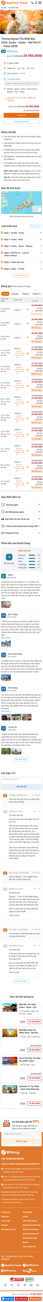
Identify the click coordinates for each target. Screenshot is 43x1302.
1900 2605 (23, 1299)
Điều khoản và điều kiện (32, 1225)
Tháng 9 (25, 294)
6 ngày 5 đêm (13, 63)
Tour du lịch (5, 1221)
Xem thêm (20, 759)
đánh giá (12, 51)
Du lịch (3, 8)
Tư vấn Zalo (9, 1299)
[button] (2, 22)
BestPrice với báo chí (31, 1234)
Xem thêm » (6, 638)
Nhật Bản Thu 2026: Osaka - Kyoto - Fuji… (28, 1005)
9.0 (3, 51)
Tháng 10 (36, 294)
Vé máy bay (5, 1212)
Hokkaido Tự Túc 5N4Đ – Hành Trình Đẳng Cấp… (29, 1087)
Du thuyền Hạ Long (8, 1229)
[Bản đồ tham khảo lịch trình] (21, 202)
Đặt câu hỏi (21, 786)
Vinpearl (4, 1225)
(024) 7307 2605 (29, 1180)
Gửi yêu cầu (21, 115)
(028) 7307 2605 (17, 1172)
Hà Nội (23, 73)
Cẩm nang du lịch (29, 1247)
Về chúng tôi (27, 1212)
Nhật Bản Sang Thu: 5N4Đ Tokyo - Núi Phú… (29, 1031)
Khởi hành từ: (13, 73)
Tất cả (5, 294)
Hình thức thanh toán (31, 1229)
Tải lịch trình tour (22, 275)
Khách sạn (5, 1216)
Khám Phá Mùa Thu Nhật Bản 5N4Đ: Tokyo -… (30, 1059)
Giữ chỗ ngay (37, 328)
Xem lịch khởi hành (21, 122)
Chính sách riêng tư (30, 1221)
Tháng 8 (15, 294)
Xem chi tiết (34, 226)
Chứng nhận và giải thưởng (30, 1240)
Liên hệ (25, 1216)
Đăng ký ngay (21, 1141)
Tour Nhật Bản (13, 8)
